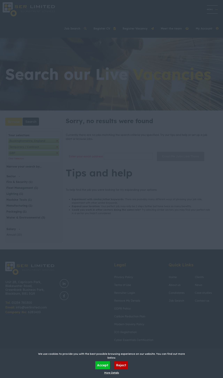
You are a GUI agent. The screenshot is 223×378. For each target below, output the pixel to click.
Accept (102, 365)
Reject (121, 365)
